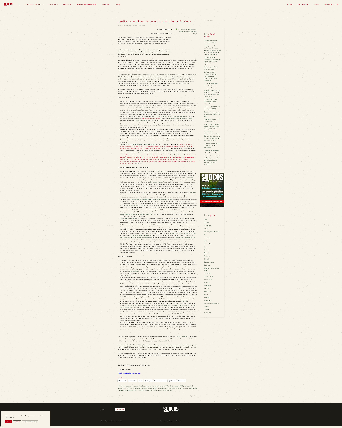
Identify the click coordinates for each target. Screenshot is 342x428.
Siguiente (192, 396)
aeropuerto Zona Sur (138, 386)
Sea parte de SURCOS (331, 4)
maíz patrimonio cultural (138, 388)
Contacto (316, 4)
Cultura (206, 250)
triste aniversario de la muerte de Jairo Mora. (183, 233)
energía (175, 386)
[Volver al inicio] (8, 4)
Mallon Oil (189, 180)
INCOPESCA (126, 388)
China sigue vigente (156, 182)
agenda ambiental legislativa (154, 386)
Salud (206, 294)
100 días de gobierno (124, 386)
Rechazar (17, 422)
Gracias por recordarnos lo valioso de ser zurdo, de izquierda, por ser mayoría (212, 153)
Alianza (206, 223)
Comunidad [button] (52, 4)
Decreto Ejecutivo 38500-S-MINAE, (139, 108)
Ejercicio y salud (209, 262)
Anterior (121, 396)
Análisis (206, 229)
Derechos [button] (66, 4)
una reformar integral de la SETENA (141, 236)
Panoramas (207, 285)
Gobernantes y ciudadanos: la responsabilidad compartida (212, 145)
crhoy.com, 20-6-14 (164, 341)
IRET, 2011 (130, 275)
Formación (207, 273)
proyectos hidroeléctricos (146, 390)
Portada (289, 4)
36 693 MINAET (161, 171)
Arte (205, 235)
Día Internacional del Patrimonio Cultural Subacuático (210, 102)
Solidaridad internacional (211, 304)
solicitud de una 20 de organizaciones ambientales (136, 238)
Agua (205, 220)
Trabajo (118, 4)
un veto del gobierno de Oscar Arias (136, 305)
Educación (207, 259)
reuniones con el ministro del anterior (180, 119)
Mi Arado (207, 282)
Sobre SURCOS (303, 4)
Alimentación (208, 226)
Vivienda (206, 310)
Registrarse (120, 409)
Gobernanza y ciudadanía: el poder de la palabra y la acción (212, 114)
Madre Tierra (106, 4)
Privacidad (179, 421)
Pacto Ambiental (182, 337)
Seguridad (207, 298)
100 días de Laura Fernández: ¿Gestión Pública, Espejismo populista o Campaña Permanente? (210, 76)
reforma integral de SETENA (163, 390)
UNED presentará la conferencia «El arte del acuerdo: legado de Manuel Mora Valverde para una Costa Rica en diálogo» (212, 50)
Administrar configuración (30, 422)
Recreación (207, 291)
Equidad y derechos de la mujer (87, 4)
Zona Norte (207, 313)
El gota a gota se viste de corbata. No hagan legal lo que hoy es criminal (212, 127)
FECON (181, 386)
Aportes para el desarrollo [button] (33, 4)
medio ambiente (152, 388)
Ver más (184, 301)
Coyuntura (207, 247)
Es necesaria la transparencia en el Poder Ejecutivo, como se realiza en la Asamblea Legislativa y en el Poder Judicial (212, 136)
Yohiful (119, 421)
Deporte (206, 253)
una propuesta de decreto (142, 121)
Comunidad (207, 244)
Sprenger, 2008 (134, 271)
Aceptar (8, 422)
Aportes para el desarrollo (212, 232)
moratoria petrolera (182, 388)
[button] (19, 4)
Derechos (207, 256)
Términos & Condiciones (166, 421)
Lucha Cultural (208, 276)
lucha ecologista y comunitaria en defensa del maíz (171, 116)
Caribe (206, 241)
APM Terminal (168, 386)
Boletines (207, 238)
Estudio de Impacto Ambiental (136, 206)
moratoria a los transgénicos (167, 388)
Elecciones (207, 265)
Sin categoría (208, 301)
